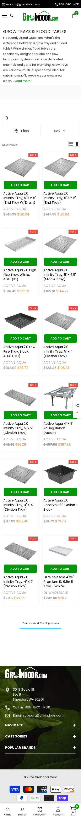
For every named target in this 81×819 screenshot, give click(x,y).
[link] (22, 811)
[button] (71, 143)
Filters (25, 131)
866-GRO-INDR (69, 4)
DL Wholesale (55, 592)
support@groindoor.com (23, 4)
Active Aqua (14, 209)
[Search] (12, 15)
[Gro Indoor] (40, 16)
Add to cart (20, 185)
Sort (57, 131)
